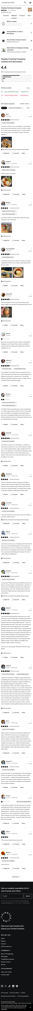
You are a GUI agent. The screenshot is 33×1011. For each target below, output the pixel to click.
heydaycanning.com (5, 12)
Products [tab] (22, 16)
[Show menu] (30, 2)
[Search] (25, 2)
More (28, 88)
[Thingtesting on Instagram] (2, 986)
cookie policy (4, 1009)
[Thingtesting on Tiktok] (9, 986)
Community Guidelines (6, 903)
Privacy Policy (27, 903)
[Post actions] (31, 115)
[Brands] (8, 2)
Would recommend (14, 120)
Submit (28, 896)
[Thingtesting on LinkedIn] (13, 986)
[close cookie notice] (30, 1007)
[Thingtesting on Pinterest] (17, 986)
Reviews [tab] (14, 16)
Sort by (24, 104)
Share (23, 153)
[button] (6, 115)
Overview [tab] (6, 16)
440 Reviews (13, 10)
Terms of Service (24, 901)
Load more (15, 877)
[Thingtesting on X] (6, 986)
